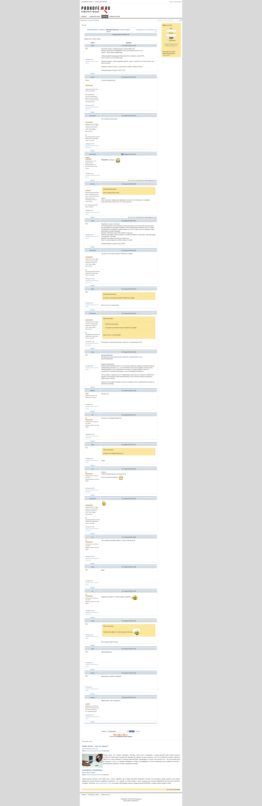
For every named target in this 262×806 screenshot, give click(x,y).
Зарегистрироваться (171, 44)
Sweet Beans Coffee (87, 1)
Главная (83, 16)
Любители (89, 750)
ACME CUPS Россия (101, 1)
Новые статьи (105, 794)
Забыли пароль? (171, 45)
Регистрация (178, 1)
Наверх (92, 73)
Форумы (101, 29)
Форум (105, 16)
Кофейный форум (92, 29)
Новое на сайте (115, 16)
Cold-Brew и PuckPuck (92, 770)
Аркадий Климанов (96, 750)
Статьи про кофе (94, 16)
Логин (171, 1)
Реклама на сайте (94, 794)
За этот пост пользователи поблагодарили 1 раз (142, 180)
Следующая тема (152, 29)
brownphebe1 (166, 55)
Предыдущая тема (142, 29)
